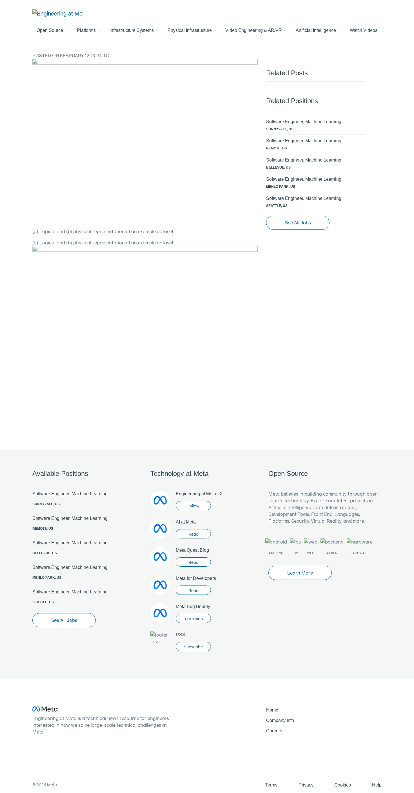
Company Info (280, 720)
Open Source (50, 30)
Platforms (87, 30)
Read (193, 534)
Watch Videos (363, 30)
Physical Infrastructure (190, 30)
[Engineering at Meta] (57, 13)
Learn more (193, 618)
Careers (274, 730)
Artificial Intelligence (316, 30)
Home (272, 710)
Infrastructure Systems (132, 30)
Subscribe (193, 646)
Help (377, 785)
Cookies (342, 785)
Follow (193, 505)
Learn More (300, 572)
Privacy (306, 785)
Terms (271, 785)
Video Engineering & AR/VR (254, 30)
